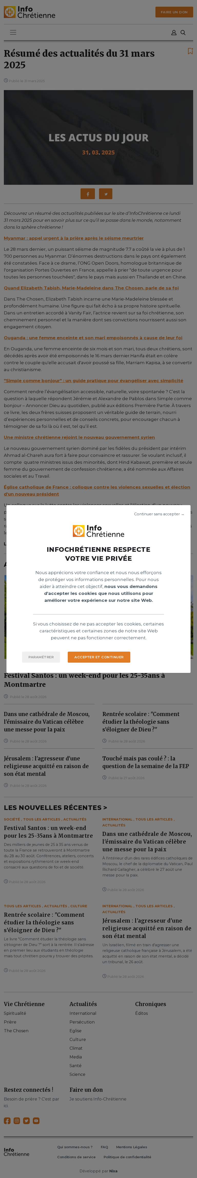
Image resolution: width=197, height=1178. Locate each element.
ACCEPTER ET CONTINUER (99, 657)
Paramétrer (41, 657)
